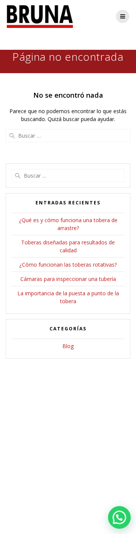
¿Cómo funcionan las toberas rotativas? (68, 264)
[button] (119, 517)
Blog (68, 346)
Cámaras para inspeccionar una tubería (68, 278)
